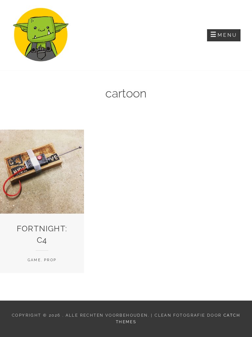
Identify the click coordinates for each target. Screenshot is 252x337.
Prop (50, 260)
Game (34, 260)
